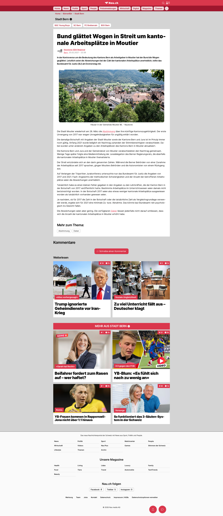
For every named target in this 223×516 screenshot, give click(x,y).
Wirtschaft (58, 446)
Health (56, 465)
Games (127, 446)
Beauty (57, 474)
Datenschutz (105, 497)
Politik (80, 441)
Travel (103, 470)
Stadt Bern (79, 13)
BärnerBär (67, 13)
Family (150, 465)
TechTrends (153, 470)
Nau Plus (104, 446)
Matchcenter (130, 441)
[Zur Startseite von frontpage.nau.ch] (111, 3)
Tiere (80, 470)
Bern (66, 52)
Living (80, 465)
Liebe (103, 465)
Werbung (69, 497)
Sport (103, 441)
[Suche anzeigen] (163, 2)
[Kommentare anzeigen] (162, 509)
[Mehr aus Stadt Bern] (111, 326)
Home (57, 13)
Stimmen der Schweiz (157, 446)
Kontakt (94, 497)
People (151, 441)
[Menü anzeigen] (168, 3)
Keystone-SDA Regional (74, 49)
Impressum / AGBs (121, 497)
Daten (114, 211)
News (56, 441)
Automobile (129, 470)
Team (78, 497)
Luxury (127, 465)
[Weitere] (167, 8)
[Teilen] (153, 509)
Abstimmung (109, 131)
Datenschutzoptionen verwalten (145, 497)
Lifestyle (57, 450)
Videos (80, 446)
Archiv (103, 450)
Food (56, 470)
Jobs (86, 497)
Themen (81, 450)
